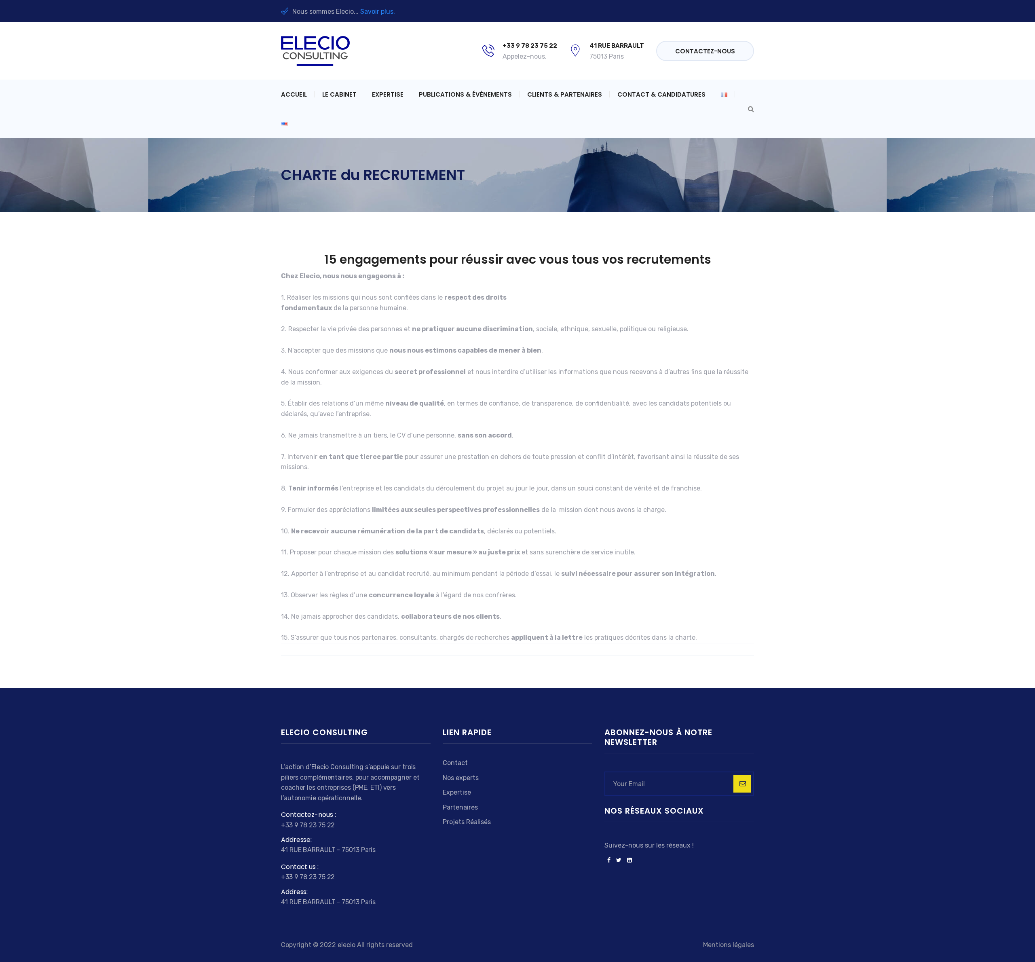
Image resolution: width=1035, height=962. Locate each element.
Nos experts (461, 778)
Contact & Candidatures (661, 94)
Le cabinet (339, 94)
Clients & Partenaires (564, 94)
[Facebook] (608, 860)
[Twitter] (618, 860)
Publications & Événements (465, 94)
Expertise (387, 94)
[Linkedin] (628, 860)
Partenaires (460, 807)
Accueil (294, 94)
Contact (455, 763)
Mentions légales (728, 945)
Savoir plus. (377, 11)
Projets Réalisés (467, 822)
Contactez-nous (705, 51)
